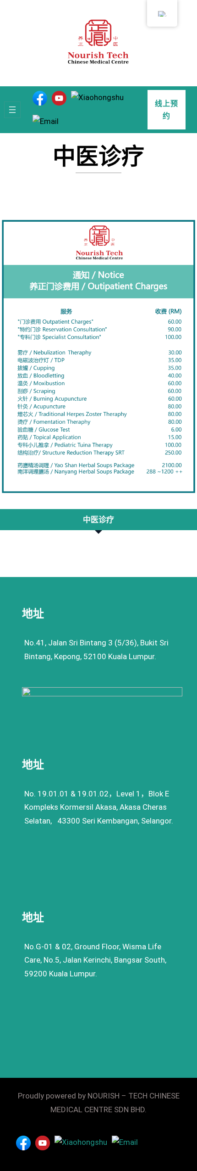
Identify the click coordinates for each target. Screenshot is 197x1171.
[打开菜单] (12, 109)
